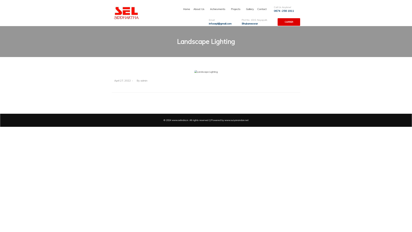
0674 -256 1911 (284, 10)
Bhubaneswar (250, 23)
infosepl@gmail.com (220, 23)
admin (143, 80)
